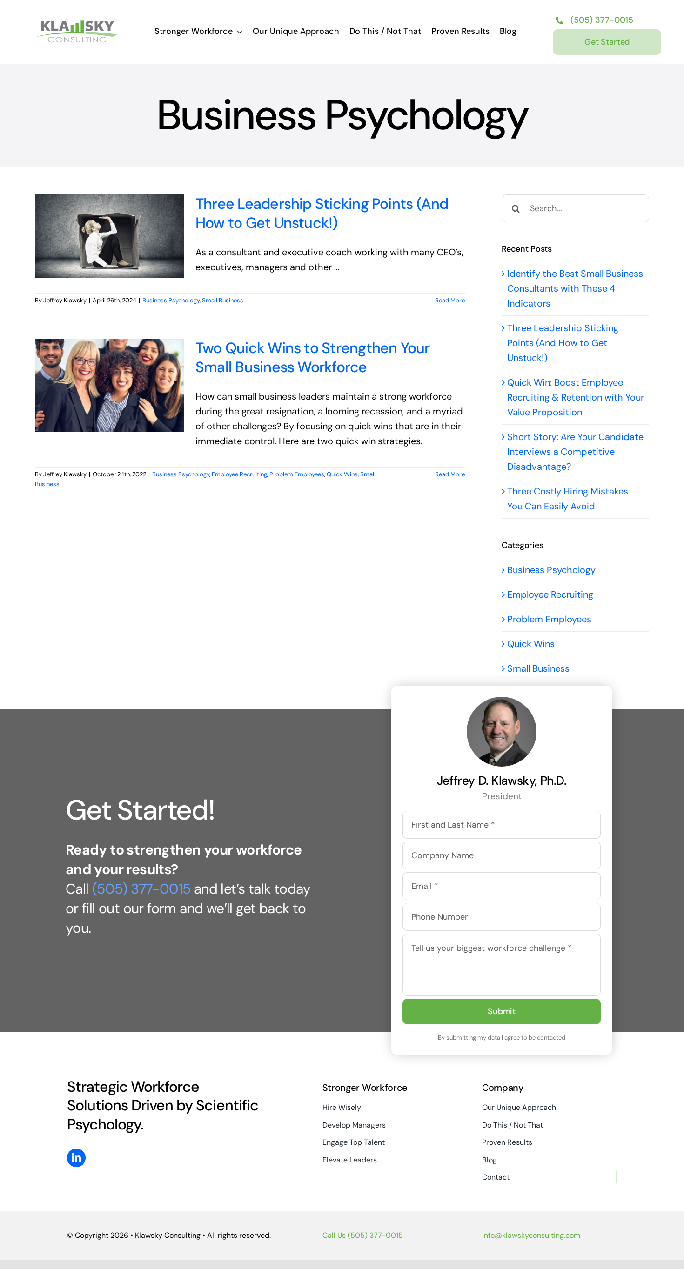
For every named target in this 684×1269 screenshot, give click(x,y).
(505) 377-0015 (141, 889)
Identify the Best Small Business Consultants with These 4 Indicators (575, 288)
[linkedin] (76, 1158)
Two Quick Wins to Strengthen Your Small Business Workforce (312, 357)
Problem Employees (296, 474)
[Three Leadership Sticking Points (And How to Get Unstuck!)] (109, 236)
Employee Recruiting (239, 474)
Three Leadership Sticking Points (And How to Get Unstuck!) (322, 213)
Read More (450, 300)
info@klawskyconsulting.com (531, 1235)
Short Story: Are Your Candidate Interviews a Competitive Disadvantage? (575, 452)
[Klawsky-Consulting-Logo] (77, 24)
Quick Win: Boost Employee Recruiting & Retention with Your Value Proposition (575, 397)
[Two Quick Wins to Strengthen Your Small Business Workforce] (109, 386)
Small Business (222, 300)
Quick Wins (342, 474)
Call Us (362, 1235)
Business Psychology (171, 300)
